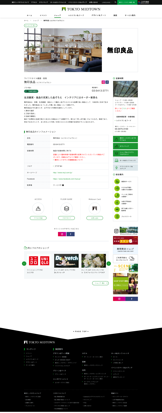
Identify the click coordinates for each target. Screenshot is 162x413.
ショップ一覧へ (31, 25)
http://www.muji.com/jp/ (62, 172)
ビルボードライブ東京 (62, 382)
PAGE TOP (81, 331)
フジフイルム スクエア (62, 365)
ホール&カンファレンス (58, 2)
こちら (124, 108)
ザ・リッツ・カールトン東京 (93, 357)
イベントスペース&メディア (78, 2)
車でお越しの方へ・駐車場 (127, 209)
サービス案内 (30, 365)
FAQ (84, 402)
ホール (115, 357)
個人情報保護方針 (59, 396)
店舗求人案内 (29, 402)
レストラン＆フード (123, 120)
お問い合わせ (93, 2)
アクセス (34, 2)
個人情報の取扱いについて (62, 399)
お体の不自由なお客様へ (126, 202)
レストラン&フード (32, 359)
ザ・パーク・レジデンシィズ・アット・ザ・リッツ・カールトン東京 (97, 377)
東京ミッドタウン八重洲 (120, 405)
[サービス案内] (128, 15)
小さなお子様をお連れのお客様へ (127, 188)
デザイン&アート (31, 362)
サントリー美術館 (60, 357)
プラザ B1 (58, 166)
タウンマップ (43, 2)
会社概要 (28, 399)
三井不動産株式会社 (118, 399)
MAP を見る (33, 91)
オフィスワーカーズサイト (120, 396)
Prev (24, 263)
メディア (116, 374)
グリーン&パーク (60, 374)
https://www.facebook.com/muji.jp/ (67, 179)
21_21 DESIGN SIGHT (62, 359)
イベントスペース (119, 371)
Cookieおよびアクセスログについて (94, 396)
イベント (29, 353)
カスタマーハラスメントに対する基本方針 (66, 402)
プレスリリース (126, 216)
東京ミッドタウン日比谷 (120, 402)
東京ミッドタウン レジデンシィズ (95, 373)
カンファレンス (118, 359)
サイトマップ (87, 399)
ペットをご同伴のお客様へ (127, 195)
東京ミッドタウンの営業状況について (69, 160)
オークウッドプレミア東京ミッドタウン (91, 383)
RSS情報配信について (61, 408)
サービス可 (57, 185)
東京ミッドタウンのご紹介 (33, 396)
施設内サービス (126, 181)
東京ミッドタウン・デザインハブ (65, 362)
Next (108, 263)
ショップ (29, 356)
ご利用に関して (118, 362)
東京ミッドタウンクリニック (93, 365)
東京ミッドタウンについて (20, 2)
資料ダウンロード (119, 377)
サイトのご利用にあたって (62, 405)
